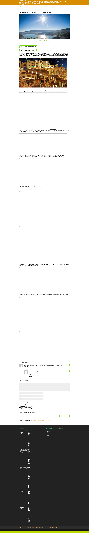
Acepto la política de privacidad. (25, 402)
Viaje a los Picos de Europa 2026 (38, 2)
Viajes (47, 432)
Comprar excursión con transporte (28, 46)
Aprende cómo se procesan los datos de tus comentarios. (41, 420)
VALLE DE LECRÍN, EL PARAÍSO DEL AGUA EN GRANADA (26, 2)
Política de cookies (35, 527)
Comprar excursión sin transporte (28, 50)
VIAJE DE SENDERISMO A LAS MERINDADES (47, 1)
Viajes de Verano (49, 429)
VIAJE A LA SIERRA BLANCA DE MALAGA (39, 3)
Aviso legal (21, 527)
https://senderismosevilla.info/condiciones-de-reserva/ (35, 329)
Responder (66, 365)
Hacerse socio (49, 434)
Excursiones (48, 431)
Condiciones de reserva (43, 527)
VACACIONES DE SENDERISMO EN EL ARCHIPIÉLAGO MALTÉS (51, 2)
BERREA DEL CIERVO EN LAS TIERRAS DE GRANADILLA (26, 3)
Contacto (48, 435)
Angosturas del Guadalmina (23, 1)
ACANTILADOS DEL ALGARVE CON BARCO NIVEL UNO (34, 1)
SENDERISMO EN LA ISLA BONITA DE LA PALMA (60, 1)
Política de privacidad (27, 527)
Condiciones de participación (52, 527)
